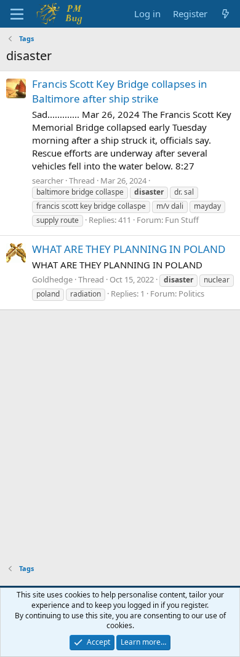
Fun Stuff (182, 219)
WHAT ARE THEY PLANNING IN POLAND (128, 249)
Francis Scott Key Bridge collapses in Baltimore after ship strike (119, 91)
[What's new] (226, 13)
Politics (191, 293)
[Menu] (16, 14)
